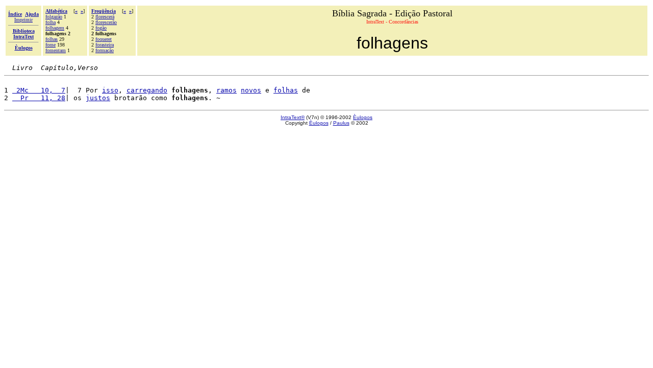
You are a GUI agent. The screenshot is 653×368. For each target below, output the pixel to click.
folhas (51, 39)
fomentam (55, 50)
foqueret (103, 39)
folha (50, 22)
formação (104, 50)
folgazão (53, 16)
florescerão (106, 22)
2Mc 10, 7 (38, 90)
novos (251, 90)
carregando (147, 90)
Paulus (341, 123)
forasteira (104, 45)
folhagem (54, 28)
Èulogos (362, 117)
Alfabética (56, 11)
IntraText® (293, 117)
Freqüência (103, 11)
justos (98, 98)
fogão (101, 28)
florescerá (104, 16)
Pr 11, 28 (38, 98)
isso (110, 90)
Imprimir (23, 19)
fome (50, 45)
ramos (226, 90)
